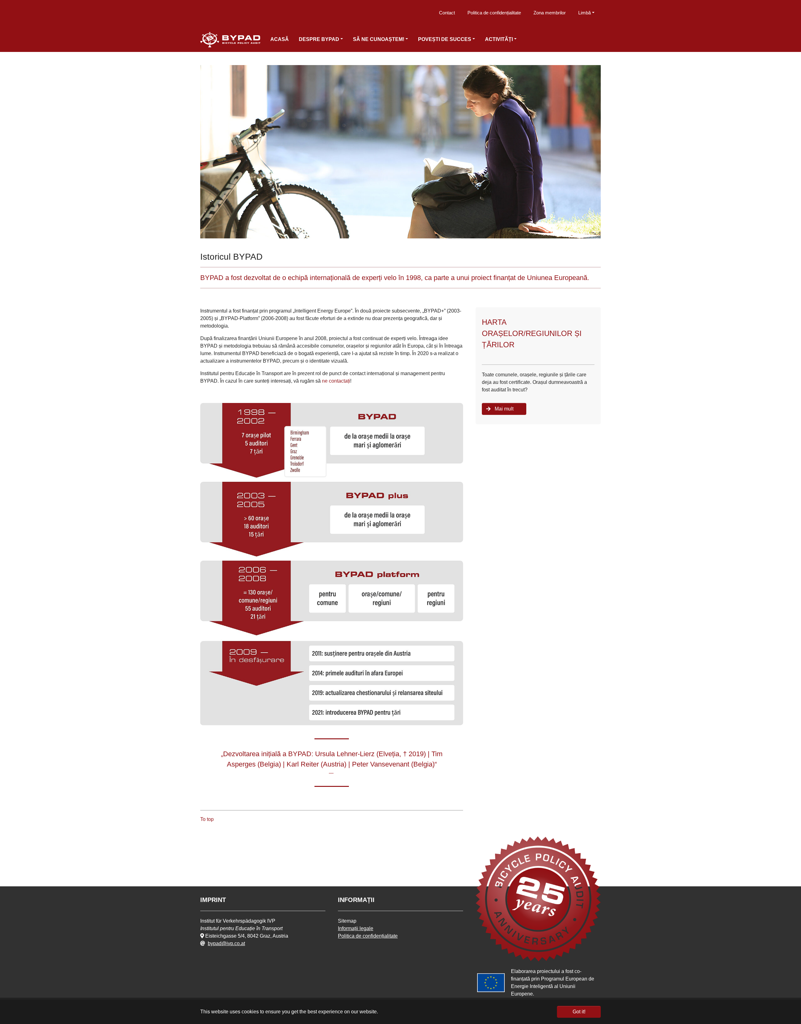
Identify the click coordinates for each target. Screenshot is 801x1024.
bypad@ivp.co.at (226, 943)
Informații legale (355, 928)
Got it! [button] (579, 1011)
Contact (447, 12)
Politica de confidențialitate (494, 12)
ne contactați (336, 381)
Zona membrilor (549, 12)
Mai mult (504, 408)
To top (207, 819)
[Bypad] (230, 39)
